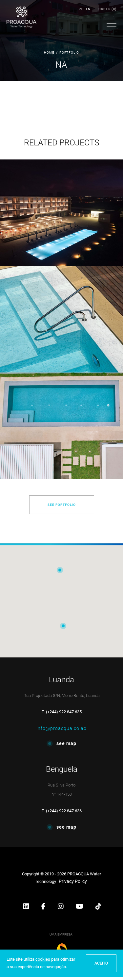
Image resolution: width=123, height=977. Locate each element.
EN (88, 9)
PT (81, 9)
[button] (26, 907)
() (107, 9)
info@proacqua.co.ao (61, 728)
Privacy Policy (73, 881)
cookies (42, 959)
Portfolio (69, 52)
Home (49, 52)
